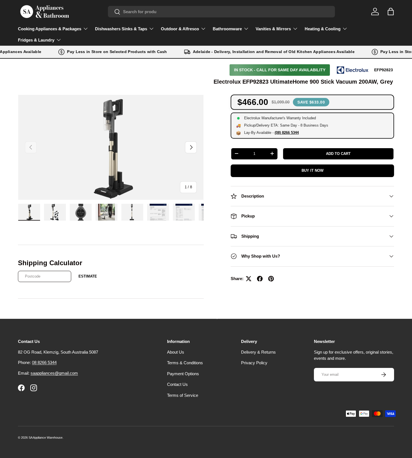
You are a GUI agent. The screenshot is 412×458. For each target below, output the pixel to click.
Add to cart (338, 154)
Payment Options (183, 373)
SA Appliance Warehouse (46, 437)
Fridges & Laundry (36, 40)
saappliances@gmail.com (54, 373)
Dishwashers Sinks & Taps (121, 28)
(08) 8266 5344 (287, 132)
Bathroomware (227, 28)
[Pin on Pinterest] (271, 278)
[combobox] (221, 11)
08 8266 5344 (44, 362)
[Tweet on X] (248, 278)
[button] (391, 11)
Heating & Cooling (323, 28)
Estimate (87, 276)
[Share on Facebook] (259, 278)
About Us (175, 352)
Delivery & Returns (258, 352)
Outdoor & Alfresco (180, 28)
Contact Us (177, 384)
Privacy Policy (254, 362)
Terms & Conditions (185, 362)
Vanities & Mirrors (273, 28)
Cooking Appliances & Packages (49, 28)
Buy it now (312, 170)
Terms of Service (182, 395)
